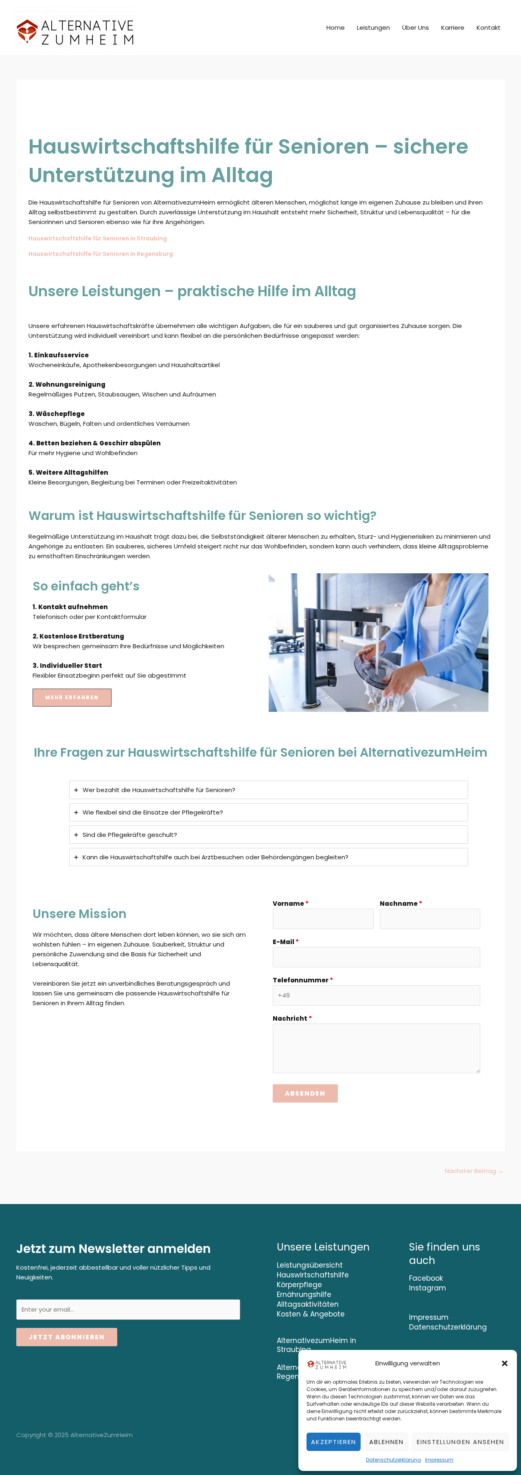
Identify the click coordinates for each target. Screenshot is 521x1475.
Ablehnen (386, 1442)
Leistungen (373, 27)
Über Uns (415, 27)
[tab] (268, 790)
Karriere (452, 27)
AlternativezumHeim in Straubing (316, 1345)
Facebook (426, 1278)
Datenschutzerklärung (393, 1459)
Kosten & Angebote (311, 1314)
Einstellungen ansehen (460, 1442)
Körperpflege (299, 1285)
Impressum (439, 1459)
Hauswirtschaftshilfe (313, 1275)
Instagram (427, 1288)
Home (335, 27)
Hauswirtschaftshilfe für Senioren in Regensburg (100, 254)
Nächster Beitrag (474, 1171)
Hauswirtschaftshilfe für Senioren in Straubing (97, 238)
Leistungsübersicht (310, 1265)
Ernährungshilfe (304, 1294)
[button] (505, 1363)
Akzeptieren (333, 1442)
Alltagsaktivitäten (308, 1304)
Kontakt (489, 27)
